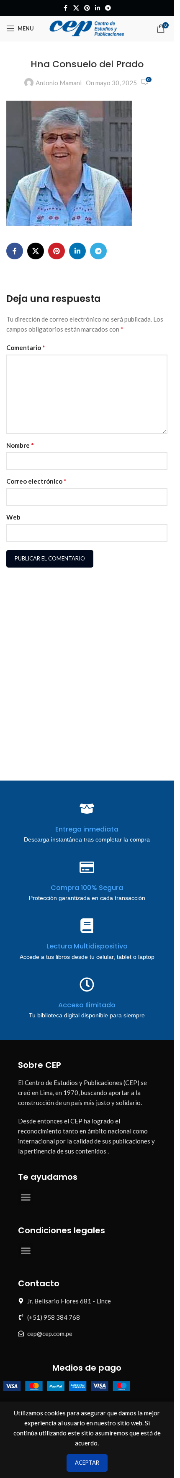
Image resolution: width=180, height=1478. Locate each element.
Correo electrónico (36, 481)
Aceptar (87, 1462)
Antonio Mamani (59, 82)
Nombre (20, 445)
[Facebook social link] (66, 8)
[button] (26, 1197)
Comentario (25, 347)
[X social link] (76, 8)
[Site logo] (86, 27)
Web (13, 517)
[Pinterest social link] (87, 8)
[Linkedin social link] (98, 8)
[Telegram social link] (108, 8)
